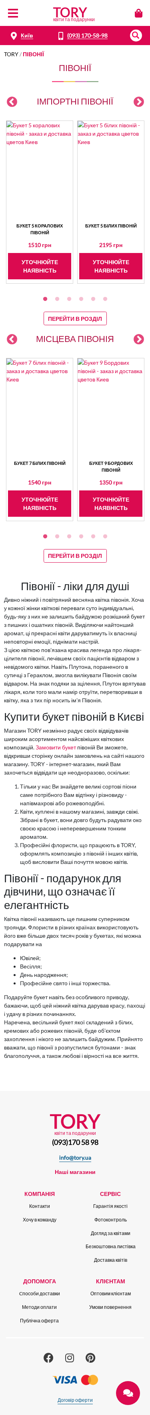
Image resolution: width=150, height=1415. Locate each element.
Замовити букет (56, 747)
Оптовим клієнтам (110, 1293)
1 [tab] (45, 299)
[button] (136, 36)
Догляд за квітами (110, 1233)
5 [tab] (93, 299)
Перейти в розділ (75, 318)
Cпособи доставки (39, 1293)
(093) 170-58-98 (87, 35)
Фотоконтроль (110, 1220)
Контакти (39, 1206)
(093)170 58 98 (75, 1142)
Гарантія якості (110, 1206)
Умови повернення (110, 1307)
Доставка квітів (110, 1260)
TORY (11, 54)
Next (139, 102)
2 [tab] (57, 299)
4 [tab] (81, 299)
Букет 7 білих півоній (40, 463)
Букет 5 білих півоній (111, 225)
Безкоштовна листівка (111, 1246)
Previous (12, 102)
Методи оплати (39, 1307)
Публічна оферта (39, 1321)
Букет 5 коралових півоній (39, 229)
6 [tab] (105, 299)
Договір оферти (75, 1400)
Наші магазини (75, 1171)
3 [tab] (69, 299)
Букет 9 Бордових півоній (111, 466)
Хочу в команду (39, 1220)
